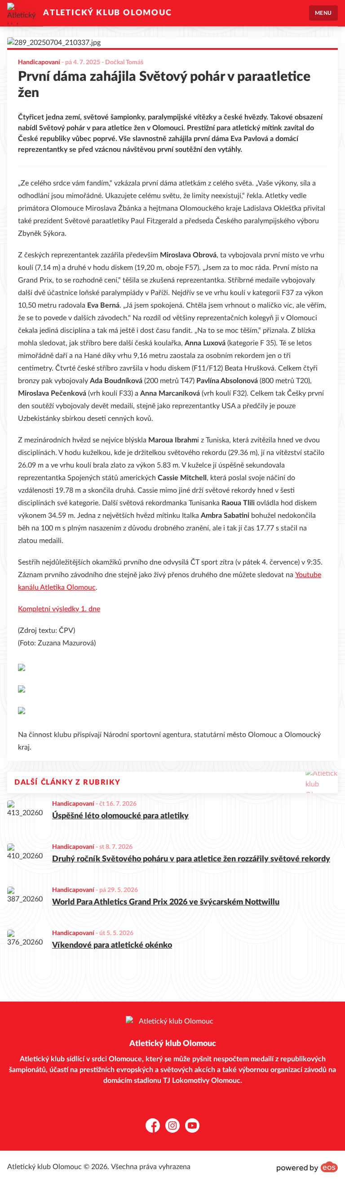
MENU (323, 13)
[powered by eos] (307, 1166)
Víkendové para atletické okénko (112, 945)
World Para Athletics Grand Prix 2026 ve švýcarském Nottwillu (165, 902)
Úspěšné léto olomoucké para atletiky (120, 816)
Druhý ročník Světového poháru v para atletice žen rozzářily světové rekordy (191, 859)
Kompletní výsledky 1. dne (59, 609)
